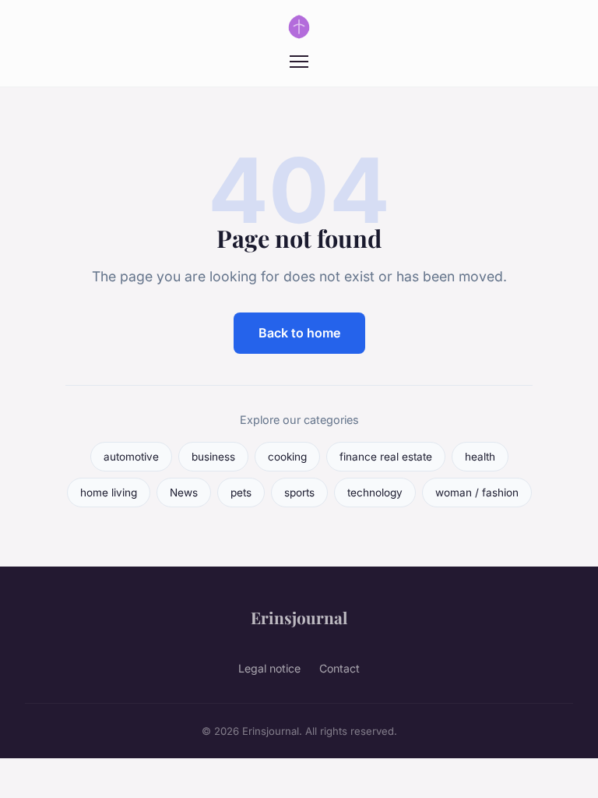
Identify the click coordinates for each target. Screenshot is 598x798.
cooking (287, 456)
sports (299, 492)
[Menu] (299, 61)
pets (241, 492)
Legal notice (269, 668)
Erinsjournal (299, 617)
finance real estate (385, 456)
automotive (131, 456)
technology (375, 492)
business (213, 456)
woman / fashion (477, 492)
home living (108, 492)
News (184, 492)
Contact (339, 668)
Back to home (299, 333)
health (480, 456)
